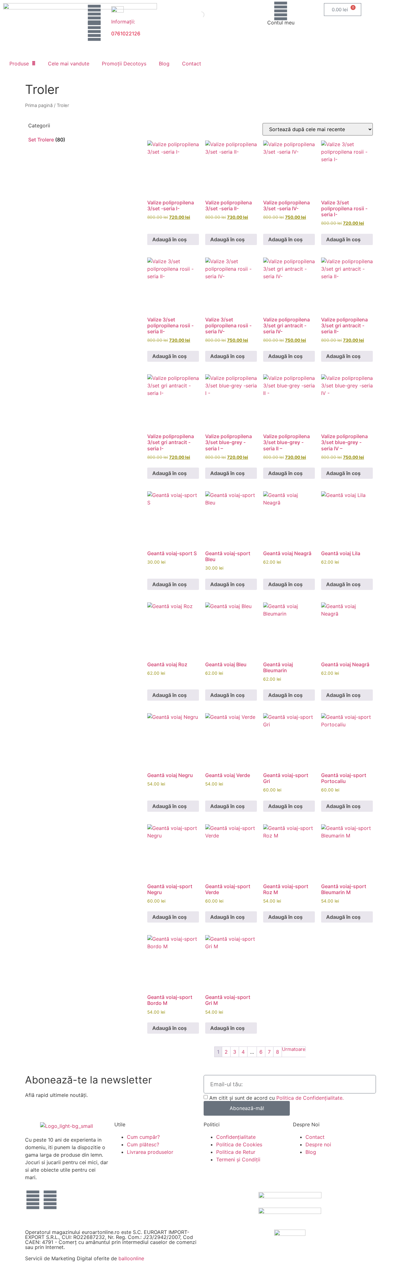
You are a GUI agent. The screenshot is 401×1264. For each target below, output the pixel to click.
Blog (164, 63)
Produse (19, 63)
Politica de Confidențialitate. (310, 1097)
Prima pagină (39, 105)
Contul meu (280, 22)
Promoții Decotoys (124, 63)
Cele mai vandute (68, 63)
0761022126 (125, 33)
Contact (191, 63)
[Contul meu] (281, 11)
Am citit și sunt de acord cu (276, 1097)
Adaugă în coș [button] (169, 239)
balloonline (131, 1258)
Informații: (123, 21)
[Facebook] (94, 14)
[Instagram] (94, 31)
